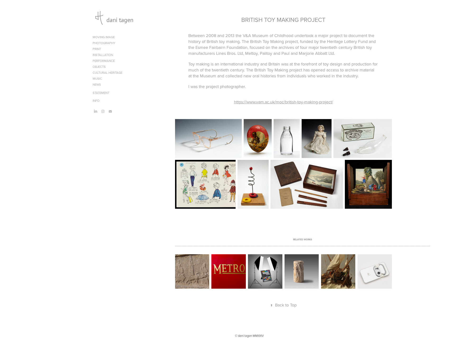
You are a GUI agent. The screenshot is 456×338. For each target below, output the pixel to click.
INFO (96, 100)
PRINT (97, 49)
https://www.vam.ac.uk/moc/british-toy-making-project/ (283, 102)
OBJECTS (99, 67)
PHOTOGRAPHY (104, 43)
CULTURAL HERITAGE (107, 72)
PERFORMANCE (104, 61)
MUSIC (97, 78)
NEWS (97, 84)
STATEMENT (101, 93)
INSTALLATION (103, 55)
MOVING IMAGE (104, 37)
